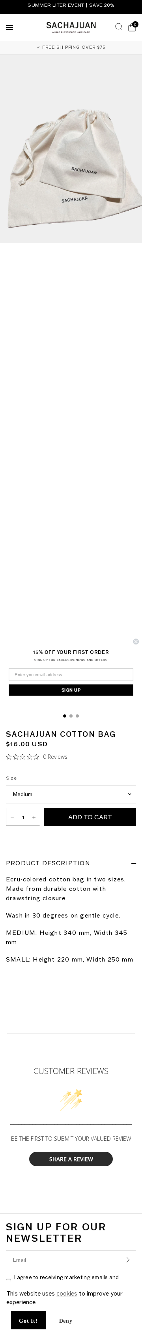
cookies (66, 1293)
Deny (66, 1321)
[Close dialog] (136, 641)
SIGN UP (71, 689)
